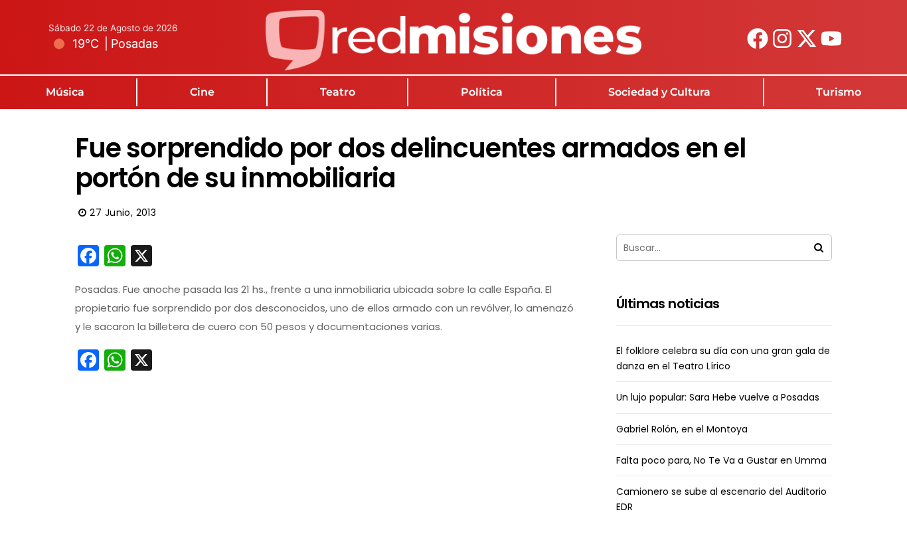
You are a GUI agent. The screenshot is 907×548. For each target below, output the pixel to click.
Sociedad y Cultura (659, 92)
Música (65, 92)
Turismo (838, 92)
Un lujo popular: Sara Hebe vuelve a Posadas (717, 397)
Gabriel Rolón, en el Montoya (682, 429)
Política (482, 92)
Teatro (337, 92)
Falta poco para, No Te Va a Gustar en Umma (721, 460)
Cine (202, 92)
